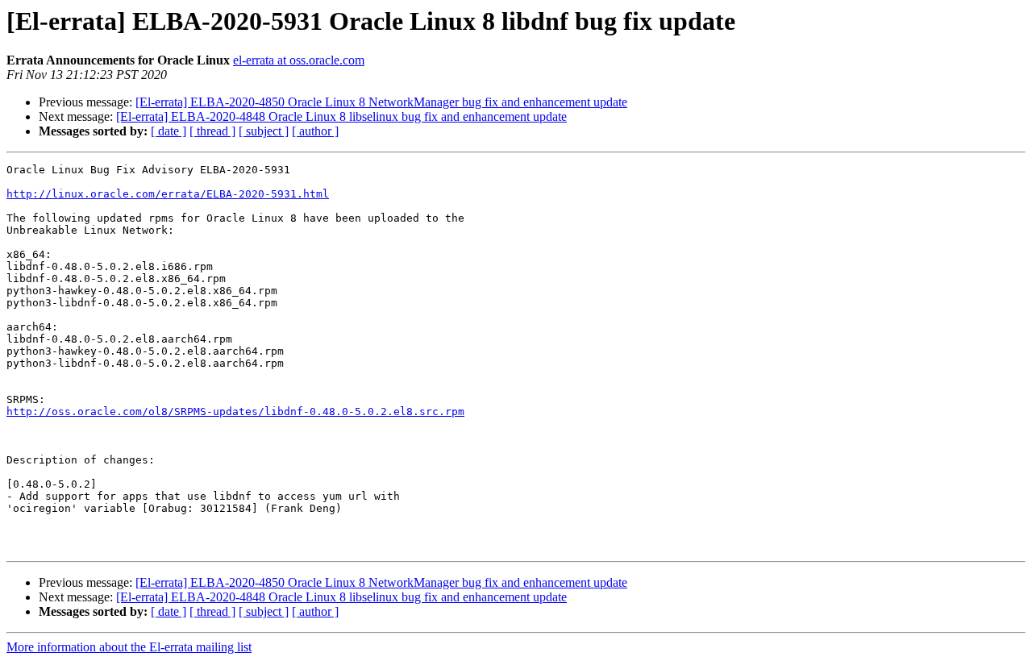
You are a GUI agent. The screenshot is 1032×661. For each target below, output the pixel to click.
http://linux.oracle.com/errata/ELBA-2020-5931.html (167, 194)
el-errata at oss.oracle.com (298, 60)
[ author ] (315, 131)
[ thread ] (212, 131)
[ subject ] (264, 131)
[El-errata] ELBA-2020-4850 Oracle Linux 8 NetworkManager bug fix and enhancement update (381, 102)
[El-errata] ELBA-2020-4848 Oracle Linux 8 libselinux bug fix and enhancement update (341, 116)
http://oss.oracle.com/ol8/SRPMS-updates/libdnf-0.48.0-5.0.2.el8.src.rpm (235, 411)
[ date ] (168, 131)
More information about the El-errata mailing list (129, 647)
